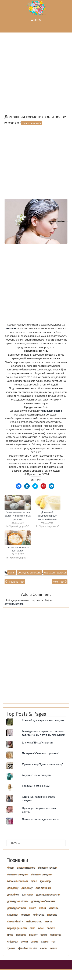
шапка (53, 947)
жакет (32, 907)
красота (51, 914)
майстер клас (34, 921)
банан (11, 572)
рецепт (33, 934)
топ (53, 941)
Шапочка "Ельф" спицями (37, 742)
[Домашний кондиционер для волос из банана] (47, 502)
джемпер (45, 880)
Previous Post (16, 581)
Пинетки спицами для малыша (40, 819)
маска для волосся (55, 572)
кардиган (12, 914)
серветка (55, 934)
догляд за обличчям (43, 900)
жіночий (53, 907)
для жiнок (13, 894)
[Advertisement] (36, 78)
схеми (44, 941)
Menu (37, 19)
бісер (10, 867)
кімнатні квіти (15, 921)
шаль (43, 947)
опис (32, 927)
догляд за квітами (17, 900)
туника (11, 947)
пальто (51, 927)
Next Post (58, 581)
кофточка (38, 914)
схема (34, 941)
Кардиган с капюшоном (35, 785)
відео (34, 880)
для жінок (27, 894)
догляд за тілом (16, 907)
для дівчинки (43, 887)
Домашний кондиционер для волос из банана (47, 516)
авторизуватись (14, 603)
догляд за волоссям (29, 572)
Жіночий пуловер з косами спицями (43, 720)
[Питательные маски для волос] (18, 538)
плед (10, 934)
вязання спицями (17, 880)
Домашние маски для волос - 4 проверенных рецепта (18, 516)
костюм (25, 914)
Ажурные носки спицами (36, 775)
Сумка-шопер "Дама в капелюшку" (42, 764)
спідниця (12, 941)
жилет (42, 907)
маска (48, 921)
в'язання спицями (17, 874)
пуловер (21, 934)
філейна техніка (27, 947)
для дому (12, 887)
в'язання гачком (25, 867)
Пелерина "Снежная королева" (40, 753)
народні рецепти (17, 927)
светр (43, 934)
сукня (24, 941)
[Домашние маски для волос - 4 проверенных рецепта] (18, 502)
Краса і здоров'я (31, 123)
